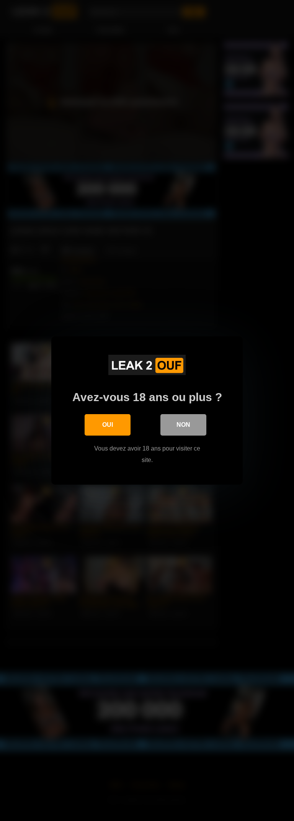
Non (183, 424)
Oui (107, 424)
